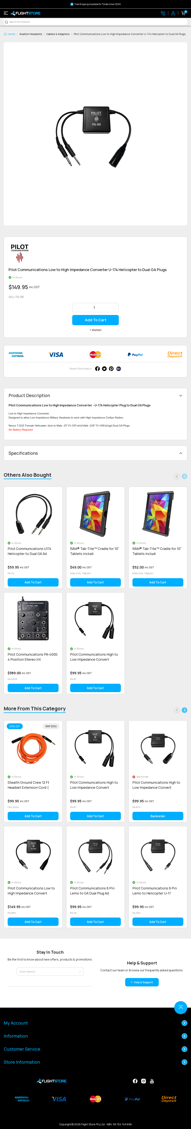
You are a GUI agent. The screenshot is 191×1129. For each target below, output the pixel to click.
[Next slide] (184, 476)
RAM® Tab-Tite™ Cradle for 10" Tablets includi (94, 551)
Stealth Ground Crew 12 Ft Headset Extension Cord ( (28, 785)
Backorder (158, 816)
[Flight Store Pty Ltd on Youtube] (152, 1080)
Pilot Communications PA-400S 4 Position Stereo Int (32, 657)
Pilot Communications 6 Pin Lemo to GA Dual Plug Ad (92, 890)
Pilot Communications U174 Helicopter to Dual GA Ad (29, 551)
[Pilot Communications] (20, 254)
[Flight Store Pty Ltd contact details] (163, 13)
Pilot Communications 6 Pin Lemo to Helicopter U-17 (154, 890)
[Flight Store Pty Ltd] (25, 13)
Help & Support (143, 982)
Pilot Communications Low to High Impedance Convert (31, 890)
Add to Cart (95, 319)
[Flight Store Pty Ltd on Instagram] (143, 1080)
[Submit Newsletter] (80, 971)
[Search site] (6, 22)
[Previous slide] (177, 476)
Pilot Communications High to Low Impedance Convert (94, 657)
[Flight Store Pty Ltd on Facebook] (135, 1080)
